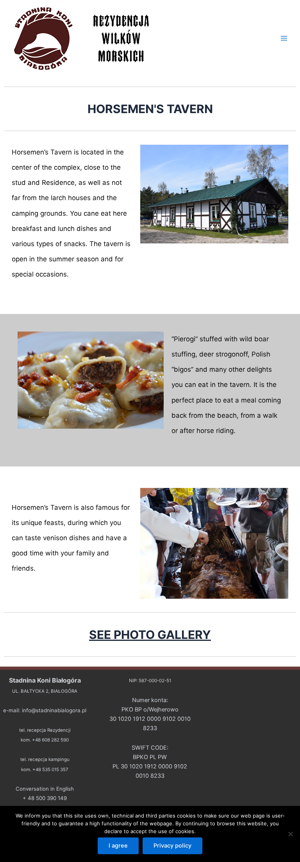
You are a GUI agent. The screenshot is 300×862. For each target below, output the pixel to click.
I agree (118, 845)
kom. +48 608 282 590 (45, 740)
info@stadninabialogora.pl (54, 710)
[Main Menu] (284, 38)
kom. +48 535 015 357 (44, 769)
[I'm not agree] (290, 834)
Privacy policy (172, 845)
